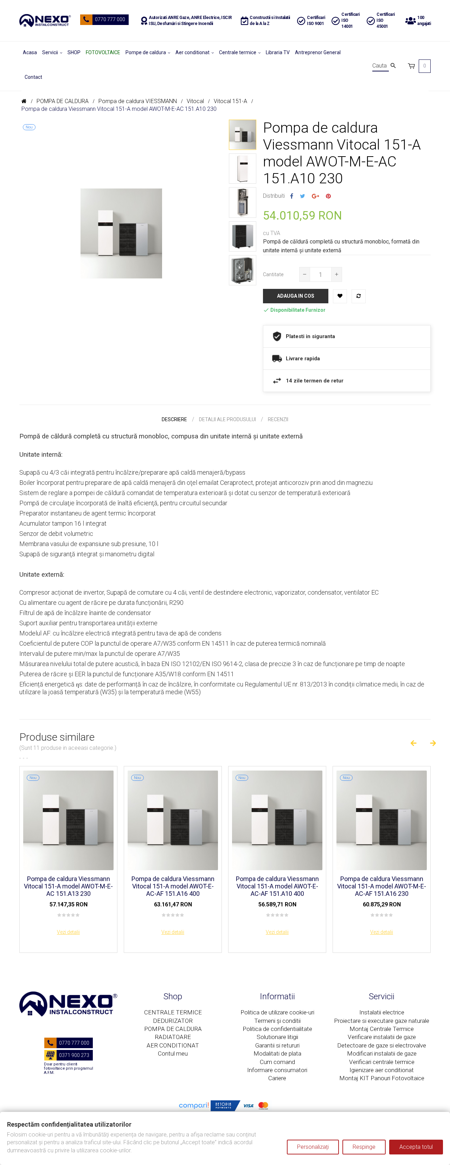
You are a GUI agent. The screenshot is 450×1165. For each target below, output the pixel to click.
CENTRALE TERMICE (173, 1012)
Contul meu (173, 1053)
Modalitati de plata (277, 1053)
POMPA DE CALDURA (173, 1028)
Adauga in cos (295, 296)
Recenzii (278, 419)
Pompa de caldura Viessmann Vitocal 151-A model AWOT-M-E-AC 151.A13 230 (68, 886)
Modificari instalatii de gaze (382, 1053)
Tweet (302, 196)
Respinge (364, 1147)
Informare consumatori (277, 1070)
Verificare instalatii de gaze (382, 1036)
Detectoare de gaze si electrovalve (381, 1045)
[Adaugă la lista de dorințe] (340, 296)
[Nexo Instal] (45, 20)
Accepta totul (416, 1147)
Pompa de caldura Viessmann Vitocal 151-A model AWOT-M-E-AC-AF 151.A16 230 (381, 886)
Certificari (316, 17)
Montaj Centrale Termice (381, 1028)
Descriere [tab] (174, 419)
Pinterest (328, 196)
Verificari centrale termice (381, 1061)
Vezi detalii (68, 932)
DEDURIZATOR (173, 1020)
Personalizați (313, 1147)
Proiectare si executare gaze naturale (381, 1020)
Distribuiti (291, 196)
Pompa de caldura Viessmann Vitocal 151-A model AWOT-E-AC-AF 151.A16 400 (172, 886)
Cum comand (277, 1061)
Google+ (315, 196)
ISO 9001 (315, 23)
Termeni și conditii (277, 1020)
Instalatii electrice (381, 1012)
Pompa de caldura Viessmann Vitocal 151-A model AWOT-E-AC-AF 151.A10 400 (277, 886)
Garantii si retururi (277, 1045)
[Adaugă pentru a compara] (359, 296)
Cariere (277, 1078)
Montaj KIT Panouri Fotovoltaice (381, 1078)
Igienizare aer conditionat (381, 1070)
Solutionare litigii (277, 1036)
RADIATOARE (173, 1036)
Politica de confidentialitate (277, 1028)
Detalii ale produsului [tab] (227, 419)
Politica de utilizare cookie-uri (277, 1012)
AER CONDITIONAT (173, 1045)
